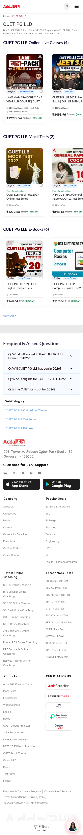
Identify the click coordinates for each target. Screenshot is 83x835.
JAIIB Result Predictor (15, 732)
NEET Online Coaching (16, 624)
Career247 (9, 760)
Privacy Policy (38, 797)
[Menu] (76, 6)
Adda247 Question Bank (17, 684)
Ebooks (7, 712)
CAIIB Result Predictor (15, 739)
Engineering (53, 541)
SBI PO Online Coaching (17, 585)
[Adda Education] (59, 686)
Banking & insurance (58, 506)
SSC (48, 513)
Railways (51, 520)
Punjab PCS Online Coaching (20, 642)
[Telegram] (22, 473)
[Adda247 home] (11, 6)
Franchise (9, 541)
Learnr (7, 781)
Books (6, 718)
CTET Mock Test (55, 608)
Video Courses (11, 705)
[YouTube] (39, 473)
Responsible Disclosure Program (22, 791)
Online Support (11, 555)
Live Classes (10, 698)
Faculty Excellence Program (62, 562)
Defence (50, 534)
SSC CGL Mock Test (57, 615)
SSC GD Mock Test (56, 587)
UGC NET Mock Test (57, 657)
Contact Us (9, 513)
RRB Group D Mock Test (59, 622)
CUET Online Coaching (16, 617)
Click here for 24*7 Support (25, 465)
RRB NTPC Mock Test (58, 594)
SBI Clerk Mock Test (57, 581)
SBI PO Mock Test (55, 601)
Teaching (51, 527)
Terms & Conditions (14, 797)
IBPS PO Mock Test (56, 643)
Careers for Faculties (15, 534)
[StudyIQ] (59, 706)
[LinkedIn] (5, 473)
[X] (14, 473)
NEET (49, 555)
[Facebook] (31, 473)
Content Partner (12, 548)
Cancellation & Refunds (58, 791)
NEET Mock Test (55, 636)
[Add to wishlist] (41, 92)
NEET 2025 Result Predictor (19, 746)
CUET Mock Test (55, 629)
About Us (8, 506)
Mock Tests (9, 691)
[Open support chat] (73, 826)
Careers (7, 527)
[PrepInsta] (59, 716)
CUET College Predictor (16, 725)
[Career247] (59, 727)
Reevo (6, 767)
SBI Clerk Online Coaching (18, 610)
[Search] (67, 6)
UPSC (49, 548)
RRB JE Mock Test (56, 650)
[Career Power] (59, 696)
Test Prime (9, 774)
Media (6, 520)
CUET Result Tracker (15, 753)
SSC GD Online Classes (16, 603)
